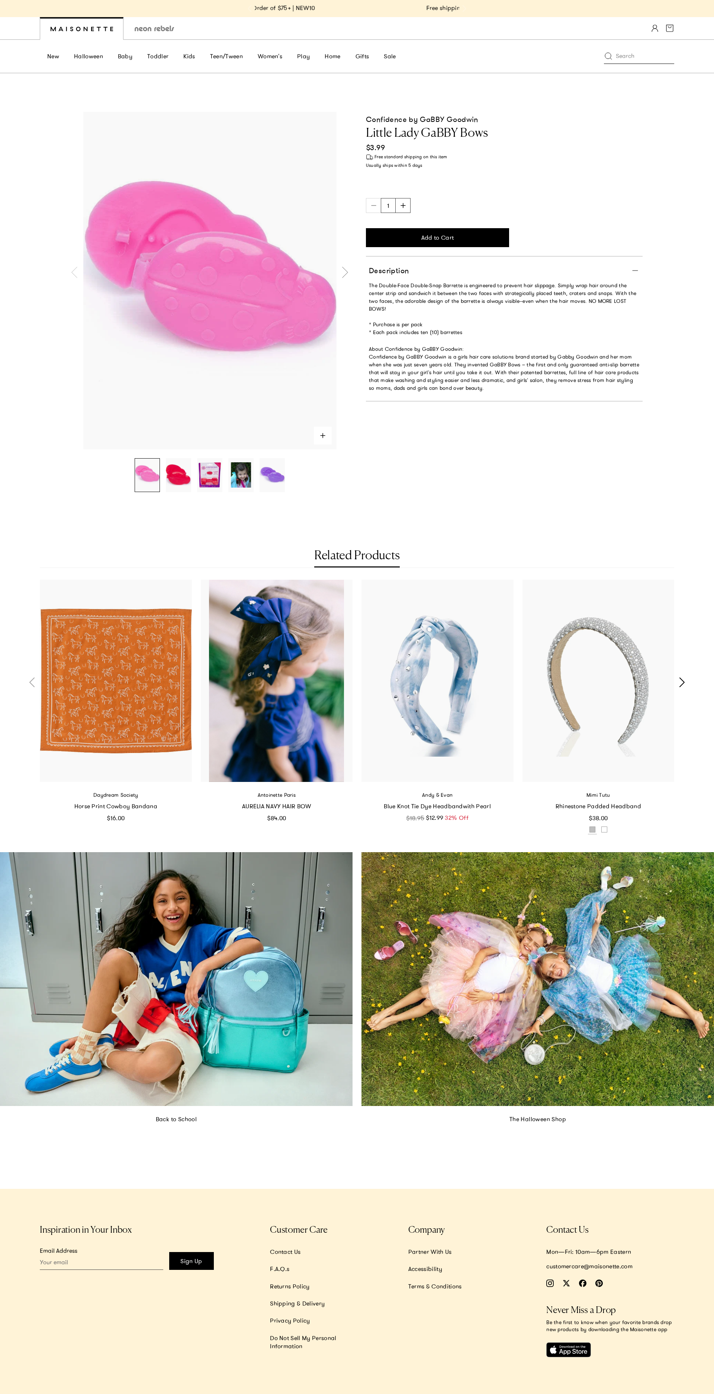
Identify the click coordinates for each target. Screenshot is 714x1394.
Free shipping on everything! (357, 8)
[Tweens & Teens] (154, 28)
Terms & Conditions (435, 1286)
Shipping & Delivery (297, 1303)
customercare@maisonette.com (589, 1266)
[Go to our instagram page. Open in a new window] (550, 1283)
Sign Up (191, 1261)
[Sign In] (654, 28)
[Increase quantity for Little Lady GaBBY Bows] (403, 205)
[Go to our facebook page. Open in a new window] (582, 1283)
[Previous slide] (249, 8)
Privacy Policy (290, 1320)
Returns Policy (289, 1286)
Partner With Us (430, 1251)
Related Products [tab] (357, 556)
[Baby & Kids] (81, 28)
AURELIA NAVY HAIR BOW (276, 806)
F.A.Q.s (279, 1268)
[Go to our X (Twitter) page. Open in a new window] (566, 1283)
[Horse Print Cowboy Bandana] (116, 681)
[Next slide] (464, 8)
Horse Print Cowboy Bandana (115, 806)
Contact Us (285, 1251)
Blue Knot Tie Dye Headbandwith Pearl (437, 806)
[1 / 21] (147, 475)
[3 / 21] (209, 475)
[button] (680, 682)
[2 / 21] (178, 475)
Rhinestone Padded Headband (598, 806)
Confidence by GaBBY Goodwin (422, 119)
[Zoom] (323, 435)
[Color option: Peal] (604, 829)
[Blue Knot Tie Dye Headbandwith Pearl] (437, 681)
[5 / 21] (272, 475)
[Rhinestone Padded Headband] (598, 681)
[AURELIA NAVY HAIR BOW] (277, 681)
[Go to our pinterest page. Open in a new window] (599, 1283)
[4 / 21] (241, 475)
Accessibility (425, 1268)
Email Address (58, 1251)
